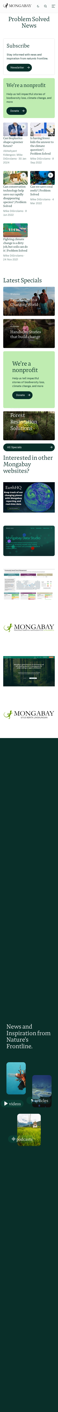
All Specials (14, 447)
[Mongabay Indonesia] (29, 733)
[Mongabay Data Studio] (29, 560)
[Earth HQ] (29, 516)
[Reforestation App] (29, 690)
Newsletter (17, 67)
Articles (41, 1100)
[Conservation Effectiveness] (29, 603)
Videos (15, 1104)
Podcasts (24, 1139)
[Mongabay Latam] (29, 647)
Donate (14, 110)
